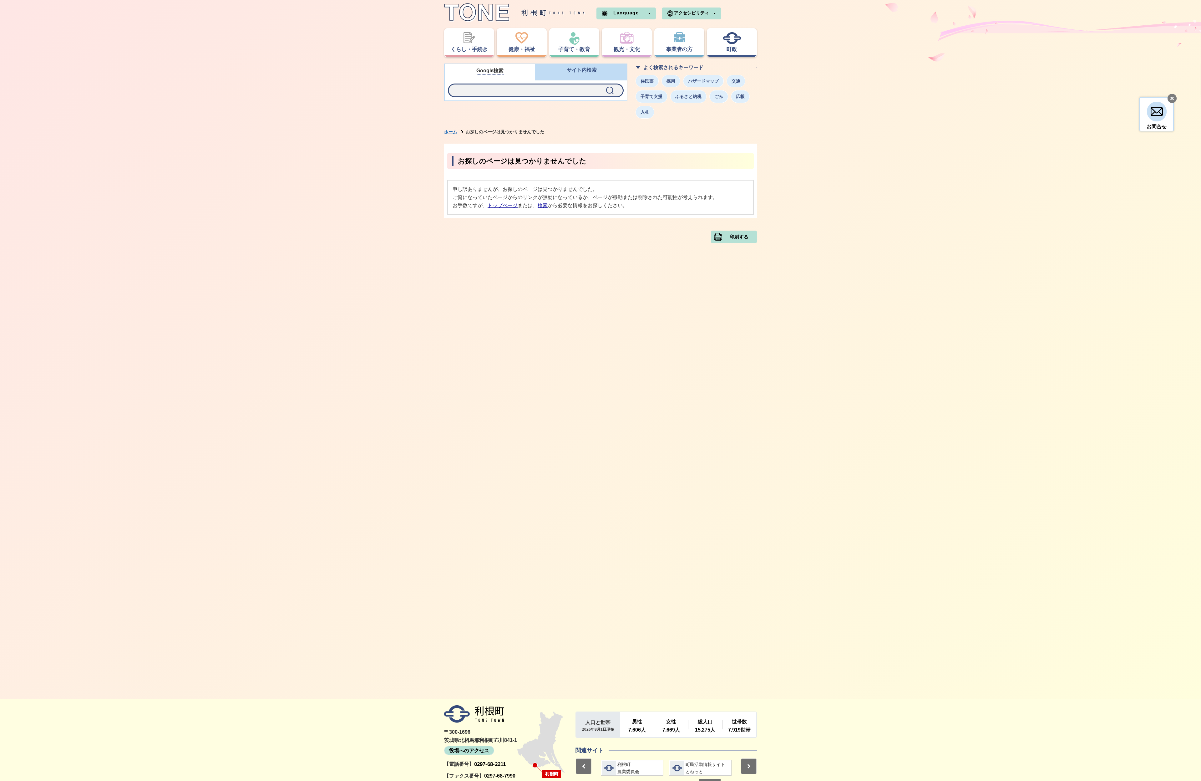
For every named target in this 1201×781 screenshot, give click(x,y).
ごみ (718, 96)
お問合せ (1157, 126)
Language (626, 12)
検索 (543, 205)
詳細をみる (632, 767)
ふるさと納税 (688, 96)
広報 (740, 96)
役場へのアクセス (469, 750)
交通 (736, 81)
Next (749, 766)
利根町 (474, 714)
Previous (583, 766)
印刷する (739, 236)
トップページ (503, 205)
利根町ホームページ (514, 12)
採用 (670, 81)
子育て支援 (651, 96)
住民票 (647, 81)
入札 (645, 112)
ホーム (450, 131)
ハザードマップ (703, 81)
